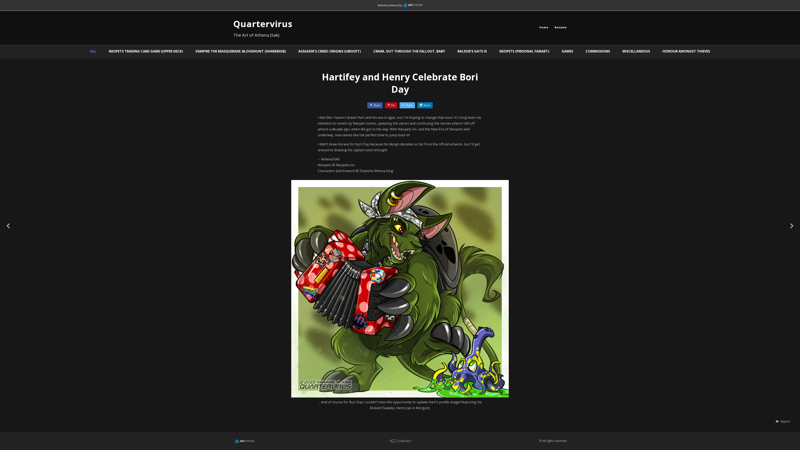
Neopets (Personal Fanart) (524, 51)
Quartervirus (262, 24)
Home (543, 27)
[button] (783, 421)
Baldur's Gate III (472, 51)
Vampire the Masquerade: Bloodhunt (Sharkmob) (240, 51)
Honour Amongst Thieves (686, 51)
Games (567, 51)
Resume (561, 27)
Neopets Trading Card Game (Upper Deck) (146, 51)
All (93, 51)
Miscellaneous (636, 51)
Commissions (598, 51)
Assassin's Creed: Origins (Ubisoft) (329, 51)
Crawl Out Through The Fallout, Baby (409, 51)
